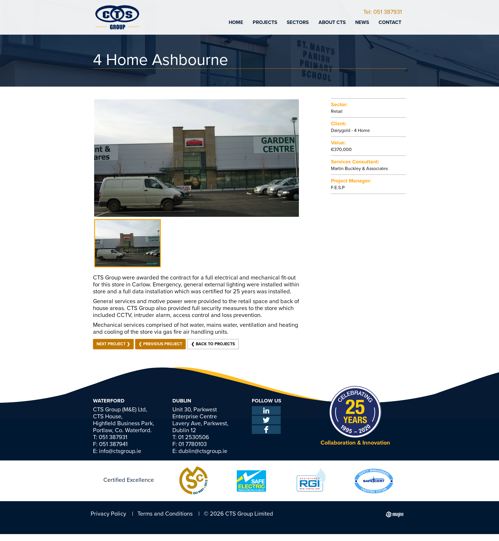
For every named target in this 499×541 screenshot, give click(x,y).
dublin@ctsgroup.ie (202, 451)
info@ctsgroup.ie (119, 451)
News (362, 22)
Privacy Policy (108, 513)
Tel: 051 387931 (382, 12)
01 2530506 (193, 437)
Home (236, 22)
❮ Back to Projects (213, 344)
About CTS (332, 22)
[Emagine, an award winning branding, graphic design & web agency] (394, 513)
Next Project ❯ (113, 344)
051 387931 (112, 437)
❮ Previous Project (160, 344)
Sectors (298, 22)
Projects (265, 22)
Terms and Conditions (165, 513)
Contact (390, 22)
